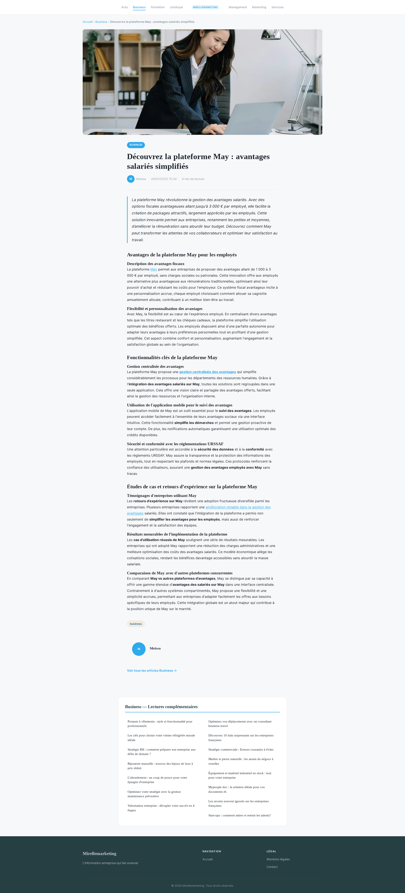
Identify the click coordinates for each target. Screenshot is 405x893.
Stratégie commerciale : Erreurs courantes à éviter (241, 749)
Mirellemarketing (99, 853)
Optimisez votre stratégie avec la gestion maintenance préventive (154, 794)
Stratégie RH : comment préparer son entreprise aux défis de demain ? (162, 752)
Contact (272, 867)
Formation (158, 7)
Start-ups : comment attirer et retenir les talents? (239, 815)
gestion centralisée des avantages (207, 372)
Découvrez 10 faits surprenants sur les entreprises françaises (241, 737)
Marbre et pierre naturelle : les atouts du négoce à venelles (240, 761)
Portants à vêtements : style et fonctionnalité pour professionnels (160, 724)
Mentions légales (278, 859)
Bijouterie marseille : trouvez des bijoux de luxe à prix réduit (160, 766)
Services (277, 7)
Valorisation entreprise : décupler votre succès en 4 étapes (161, 808)
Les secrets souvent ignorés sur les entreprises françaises (238, 803)
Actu (124, 7)
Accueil (88, 21)
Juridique (176, 7)
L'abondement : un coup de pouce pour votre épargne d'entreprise (157, 780)
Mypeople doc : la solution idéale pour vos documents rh (236, 789)
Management (238, 7)
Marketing (259, 7)
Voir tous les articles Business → (152, 670)
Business (139, 7)
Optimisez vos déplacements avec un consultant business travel (239, 724)
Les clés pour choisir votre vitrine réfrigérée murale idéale (161, 737)
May (153, 269)
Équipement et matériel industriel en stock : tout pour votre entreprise (239, 775)
